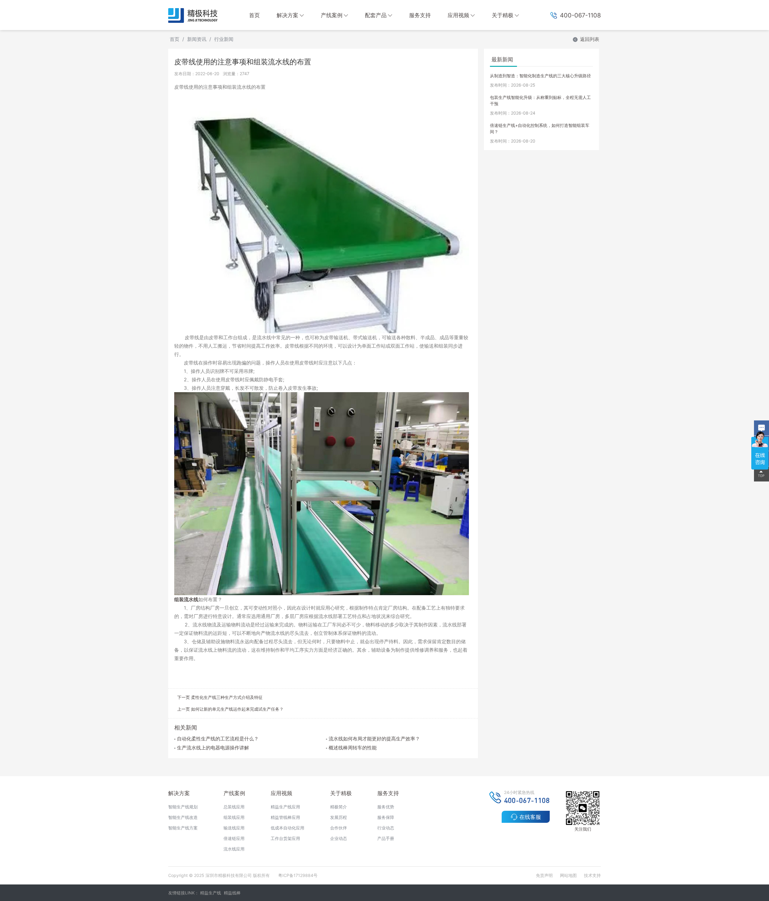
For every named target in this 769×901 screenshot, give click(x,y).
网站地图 (568, 875)
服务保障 (385, 817)
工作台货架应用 (285, 838)
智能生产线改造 (183, 817)
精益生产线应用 (285, 806)
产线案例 (331, 15)
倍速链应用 (234, 838)
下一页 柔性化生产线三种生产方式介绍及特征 (220, 697)
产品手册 (385, 838)
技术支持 (592, 875)
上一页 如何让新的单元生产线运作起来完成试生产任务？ (230, 709)
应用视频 (458, 15)
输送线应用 (234, 827)
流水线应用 (234, 848)
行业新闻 (223, 39)
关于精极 (502, 15)
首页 (254, 15)
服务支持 (420, 15)
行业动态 (385, 827)
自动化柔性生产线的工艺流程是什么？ (218, 739)
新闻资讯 (196, 39)
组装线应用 (234, 817)
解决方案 (287, 15)
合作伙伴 (338, 827)
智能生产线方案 (183, 827)
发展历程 (338, 817)
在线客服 (530, 817)
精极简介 (338, 806)
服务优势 (385, 806)
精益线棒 (232, 892)
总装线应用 (234, 806)
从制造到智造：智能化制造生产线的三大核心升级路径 (540, 75)
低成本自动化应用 (287, 827)
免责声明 (545, 875)
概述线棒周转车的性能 (353, 748)
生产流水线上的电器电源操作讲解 (213, 748)
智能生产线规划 (183, 806)
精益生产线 (210, 892)
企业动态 (338, 838)
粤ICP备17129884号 (298, 875)
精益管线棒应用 (285, 817)
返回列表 (589, 39)
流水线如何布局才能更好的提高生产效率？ (374, 739)
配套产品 (376, 15)
